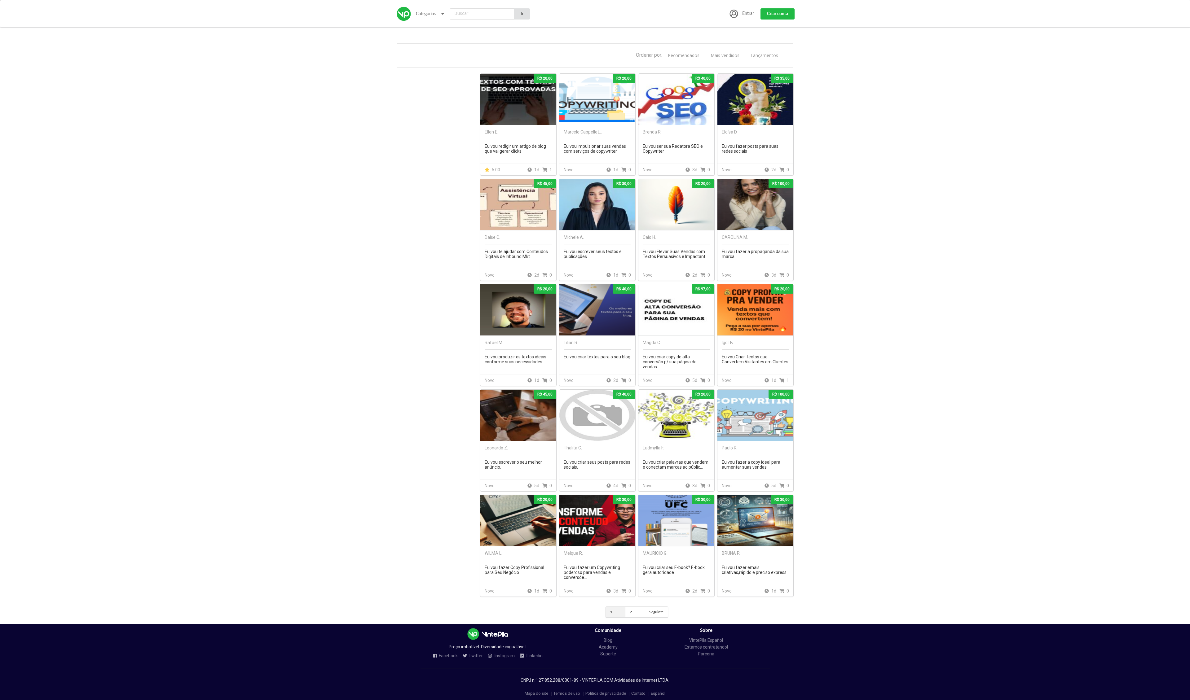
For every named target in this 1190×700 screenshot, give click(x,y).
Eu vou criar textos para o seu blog (597, 356)
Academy (608, 647)
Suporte (608, 653)
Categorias (426, 14)
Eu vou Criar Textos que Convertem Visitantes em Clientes (755, 359)
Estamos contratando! (706, 647)
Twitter (476, 656)
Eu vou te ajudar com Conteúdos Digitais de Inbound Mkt (516, 254)
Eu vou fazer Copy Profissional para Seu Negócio (514, 570)
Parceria (706, 653)
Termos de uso (566, 694)
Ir (522, 14)
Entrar (748, 13)
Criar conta (777, 14)
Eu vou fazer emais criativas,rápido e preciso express (754, 570)
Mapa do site (536, 694)
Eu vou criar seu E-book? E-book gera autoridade (674, 570)
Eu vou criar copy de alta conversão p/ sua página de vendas (670, 361)
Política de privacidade (605, 694)
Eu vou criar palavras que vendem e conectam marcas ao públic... (675, 465)
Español (658, 694)
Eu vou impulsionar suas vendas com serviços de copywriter (595, 149)
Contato (638, 694)
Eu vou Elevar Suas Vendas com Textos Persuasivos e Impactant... (675, 254)
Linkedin (534, 656)
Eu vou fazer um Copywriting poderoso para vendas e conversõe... (592, 572)
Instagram (504, 656)
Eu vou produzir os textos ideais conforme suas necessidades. (515, 359)
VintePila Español (706, 640)
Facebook (448, 656)
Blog (608, 640)
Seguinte (656, 612)
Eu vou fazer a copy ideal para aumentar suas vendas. (751, 465)
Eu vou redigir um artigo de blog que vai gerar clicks (515, 149)
